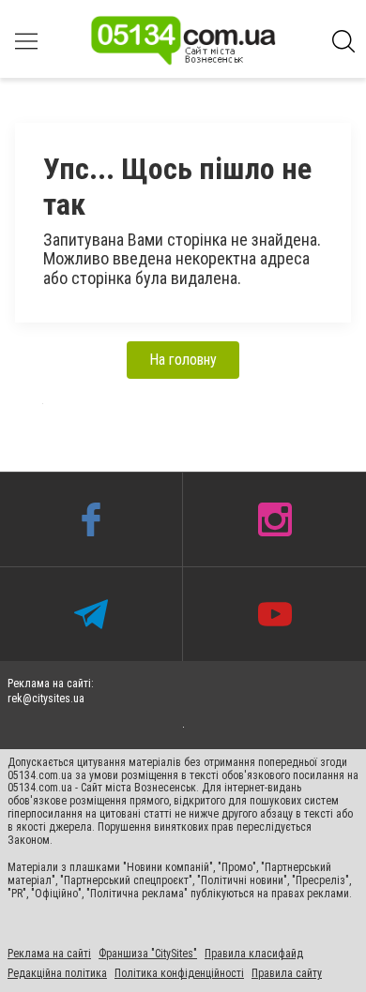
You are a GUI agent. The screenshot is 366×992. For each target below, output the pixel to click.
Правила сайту (287, 974)
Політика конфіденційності (179, 974)
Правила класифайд (254, 954)
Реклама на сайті (49, 954)
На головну (183, 359)
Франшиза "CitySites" (148, 954)
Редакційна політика (57, 974)
